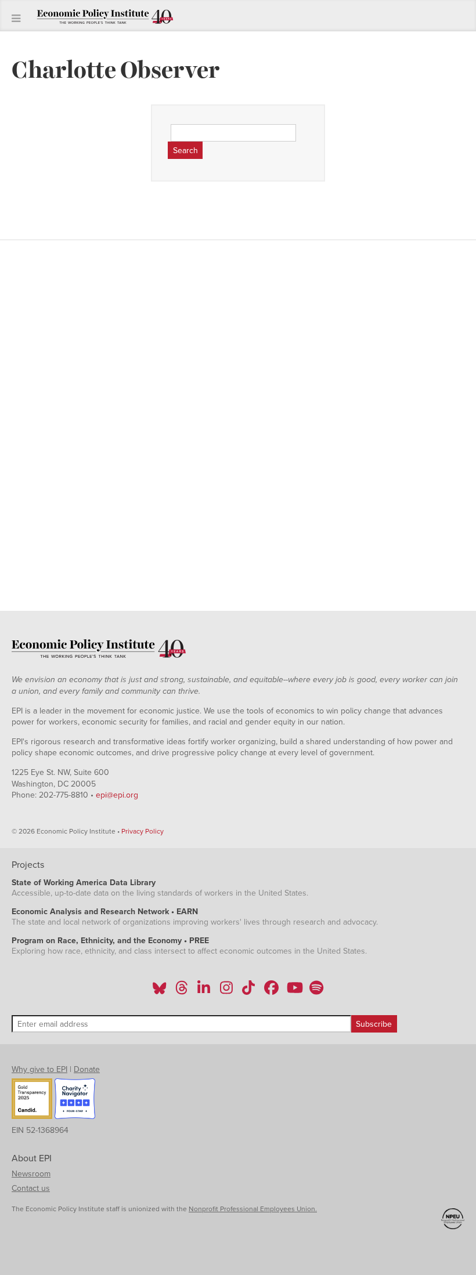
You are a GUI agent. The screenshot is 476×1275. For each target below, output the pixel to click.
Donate (87, 1069)
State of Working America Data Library (84, 883)
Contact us (31, 1188)
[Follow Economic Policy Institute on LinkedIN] (204, 991)
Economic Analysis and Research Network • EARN (105, 912)
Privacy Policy (142, 831)
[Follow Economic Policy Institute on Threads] (182, 991)
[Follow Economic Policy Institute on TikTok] (248, 991)
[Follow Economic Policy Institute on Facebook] (271, 991)
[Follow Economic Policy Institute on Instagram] (226, 991)
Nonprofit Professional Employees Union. (253, 1209)
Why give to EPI (39, 1069)
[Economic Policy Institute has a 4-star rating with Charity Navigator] (75, 1100)
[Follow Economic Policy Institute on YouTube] (293, 991)
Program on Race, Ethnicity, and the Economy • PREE (110, 941)
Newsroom (31, 1174)
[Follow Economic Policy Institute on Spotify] (316, 991)
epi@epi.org (117, 795)
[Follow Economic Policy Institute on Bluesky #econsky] (159, 991)
